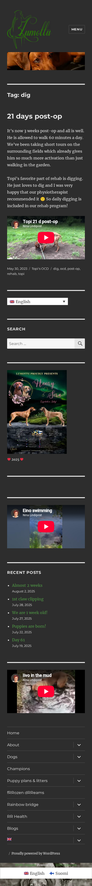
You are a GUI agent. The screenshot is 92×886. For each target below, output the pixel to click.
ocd (63, 268)
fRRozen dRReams (25, 792)
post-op (73, 268)
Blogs (12, 828)
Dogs (12, 757)
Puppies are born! (29, 626)
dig (56, 268)
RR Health (17, 816)
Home (13, 733)
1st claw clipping (28, 599)
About (13, 745)
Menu (76, 29)
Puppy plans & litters (27, 780)
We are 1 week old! (30, 612)
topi (21, 274)
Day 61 (18, 639)
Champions (18, 768)
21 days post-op (34, 116)
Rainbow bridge (23, 804)
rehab (12, 274)
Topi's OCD (40, 268)
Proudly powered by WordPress (36, 853)
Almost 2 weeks (27, 585)
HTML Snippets (25, 865)
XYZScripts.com (66, 865)
